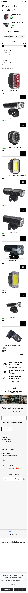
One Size (4, 350)
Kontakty (3, 460)
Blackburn (7, 62)
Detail (22, 354)
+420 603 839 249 (8, 441)
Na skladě (7, 50)
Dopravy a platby (5, 451)
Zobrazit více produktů (13, 31)
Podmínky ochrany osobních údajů (9, 455)
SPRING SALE (8, 52)
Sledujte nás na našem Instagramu (14, 392)
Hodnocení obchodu (14, 474)
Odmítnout (7, 589)
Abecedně (23, 36)
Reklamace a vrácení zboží (7, 457)
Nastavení (13, 584)
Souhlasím (20, 589)
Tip (5, 56)
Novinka (7, 54)
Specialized (7, 65)
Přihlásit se (7, 428)
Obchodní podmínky (6, 453)
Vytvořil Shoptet (15, 531)
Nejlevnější (12, 36)
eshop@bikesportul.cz (9, 439)
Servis (2, 458)
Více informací (16, 580)
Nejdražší (17, 36)
